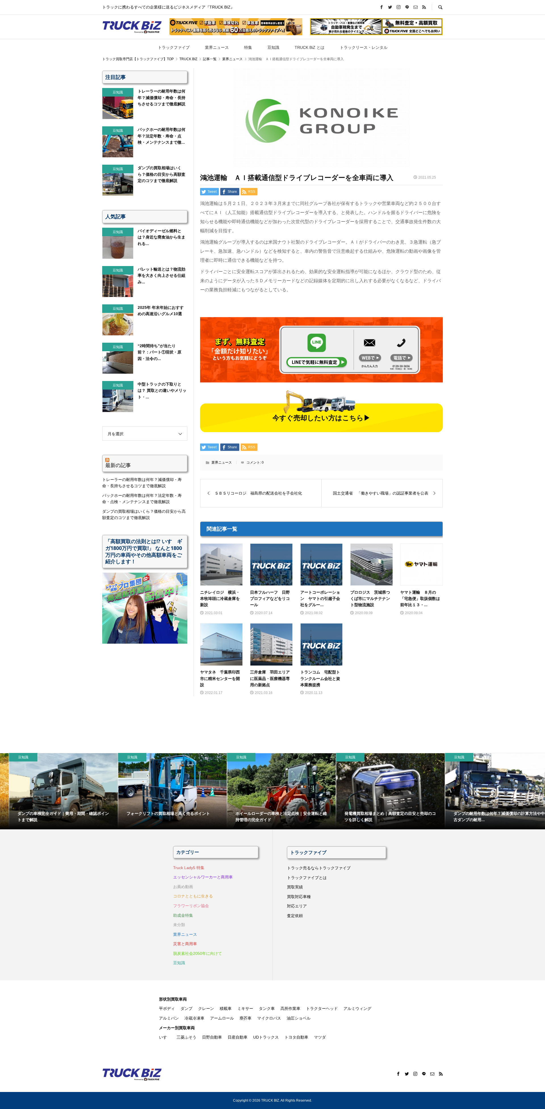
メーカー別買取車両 (177, 1028)
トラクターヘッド (322, 1008)
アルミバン (169, 1018)
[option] (54, 791)
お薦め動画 (183, 886)
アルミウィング (357, 1008)
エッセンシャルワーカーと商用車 (203, 877)
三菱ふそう (186, 1037)
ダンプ (186, 1008)
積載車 (226, 1008)
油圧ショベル (299, 1018)
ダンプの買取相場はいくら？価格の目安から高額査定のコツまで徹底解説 (144, 514)
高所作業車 (290, 1008)
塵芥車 (245, 1018)
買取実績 (295, 887)
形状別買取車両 (173, 999)
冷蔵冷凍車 (194, 1018)
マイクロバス (269, 1018)
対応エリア (297, 906)
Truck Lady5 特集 (188, 867)
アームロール (222, 1018)
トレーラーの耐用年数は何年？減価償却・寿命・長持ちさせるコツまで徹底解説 (142, 482)
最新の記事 (118, 465)
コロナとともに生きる (193, 896)
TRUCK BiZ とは (309, 47)
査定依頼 (295, 915)
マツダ (320, 1037)
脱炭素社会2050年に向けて (197, 953)
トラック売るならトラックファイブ (319, 868)
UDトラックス (266, 1037)
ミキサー (245, 1008)
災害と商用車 (185, 943)
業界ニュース (217, 47)
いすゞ (165, 1037)
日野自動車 (212, 1037)
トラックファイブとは (307, 877)
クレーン (206, 1008)
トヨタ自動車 (296, 1037)
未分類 (179, 924)
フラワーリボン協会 (191, 905)
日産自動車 (238, 1037)
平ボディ (167, 1008)
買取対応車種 (299, 896)
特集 (248, 47)
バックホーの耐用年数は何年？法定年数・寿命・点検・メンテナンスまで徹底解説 (142, 498)
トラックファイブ (174, 47)
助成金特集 (183, 915)
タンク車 (267, 1008)
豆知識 (273, 47)
